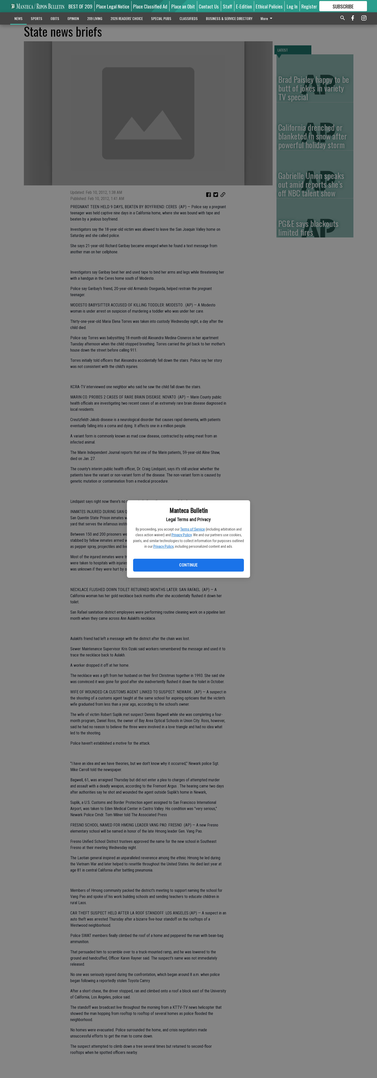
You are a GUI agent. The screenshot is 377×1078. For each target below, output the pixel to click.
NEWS (18, 18)
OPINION (73, 18)
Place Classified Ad (150, 6)
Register (309, 6)
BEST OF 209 (80, 6)
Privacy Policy (182, 535)
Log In (292, 6)
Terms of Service (192, 529)
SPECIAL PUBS (161, 18)
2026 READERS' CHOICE (127, 18)
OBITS (55, 18)
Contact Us (209, 6)
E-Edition (244, 6)
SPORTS (36, 18)
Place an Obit (183, 6)
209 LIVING (94, 18)
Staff (227, 6)
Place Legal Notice (112, 6)
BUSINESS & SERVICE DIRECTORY (229, 18)
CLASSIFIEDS (189, 18)
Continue (188, 565)
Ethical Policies (269, 6)
